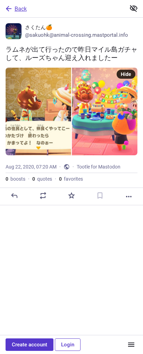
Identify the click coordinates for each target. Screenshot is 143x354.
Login (67, 345)
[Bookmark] (100, 195)
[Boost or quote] (43, 195)
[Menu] (131, 344)
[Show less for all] (133, 8)
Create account (29, 345)
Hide (126, 74)
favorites (71, 179)
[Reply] (14, 195)
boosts (15, 179)
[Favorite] (71, 195)
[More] (129, 196)
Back (21, 9)
